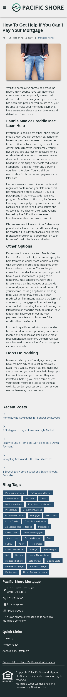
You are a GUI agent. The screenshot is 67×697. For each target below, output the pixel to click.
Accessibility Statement (16, 651)
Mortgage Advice (46, 38)
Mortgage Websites (27, 683)
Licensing (8, 638)
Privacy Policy (11, 644)
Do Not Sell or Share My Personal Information (29, 662)
